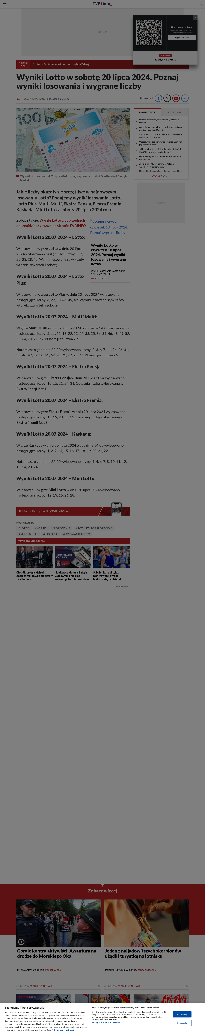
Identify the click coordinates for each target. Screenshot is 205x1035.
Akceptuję (182, 1014)
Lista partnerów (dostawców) (106, 1022)
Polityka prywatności (64, 1030)
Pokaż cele (182, 1023)
